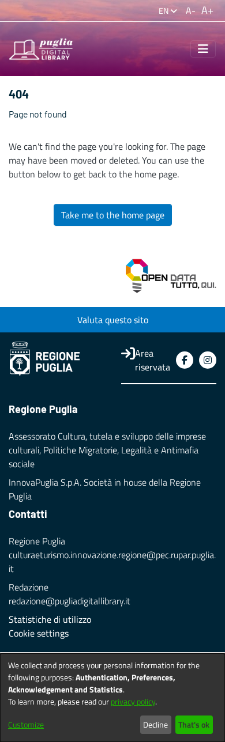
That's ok (193, 724)
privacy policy (133, 701)
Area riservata (152, 360)
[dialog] (112, 697)
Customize (26, 724)
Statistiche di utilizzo (50, 619)
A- (191, 10)
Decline (155, 724)
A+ (207, 10)
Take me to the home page (112, 215)
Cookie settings (39, 633)
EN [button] (164, 11)
